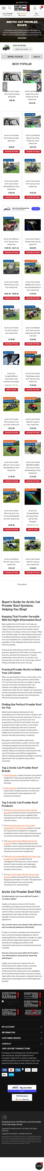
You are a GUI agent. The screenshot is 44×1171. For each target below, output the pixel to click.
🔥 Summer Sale (22, 2)
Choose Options (11, 151)
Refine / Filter (15, 57)
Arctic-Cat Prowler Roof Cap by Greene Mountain (12, 94)
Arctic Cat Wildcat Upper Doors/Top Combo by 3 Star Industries (32, 95)
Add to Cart (11, 390)
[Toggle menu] (4, 8)
